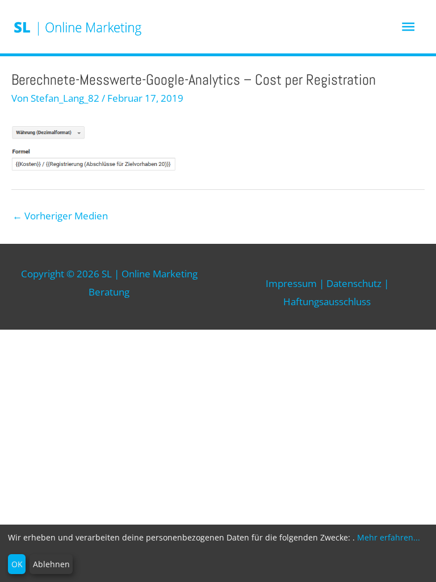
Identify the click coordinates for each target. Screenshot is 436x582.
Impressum (291, 283)
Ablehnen (51, 564)
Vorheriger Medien (60, 215)
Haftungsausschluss (327, 301)
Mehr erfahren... (388, 537)
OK (17, 564)
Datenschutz (354, 283)
